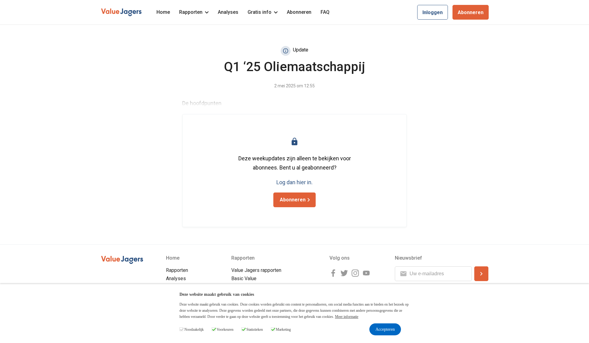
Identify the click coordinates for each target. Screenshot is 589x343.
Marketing (283, 329)
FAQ (325, 12)
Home (163, 12)
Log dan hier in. (294, 182)
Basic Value (243, 278)
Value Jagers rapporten (256, 270)
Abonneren (299, 12)
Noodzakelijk (194, 329)
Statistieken (254, 329)
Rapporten (190, 12)
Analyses (228, 12)
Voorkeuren (225, 329)
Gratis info (259, 12)
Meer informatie (346, 316)
